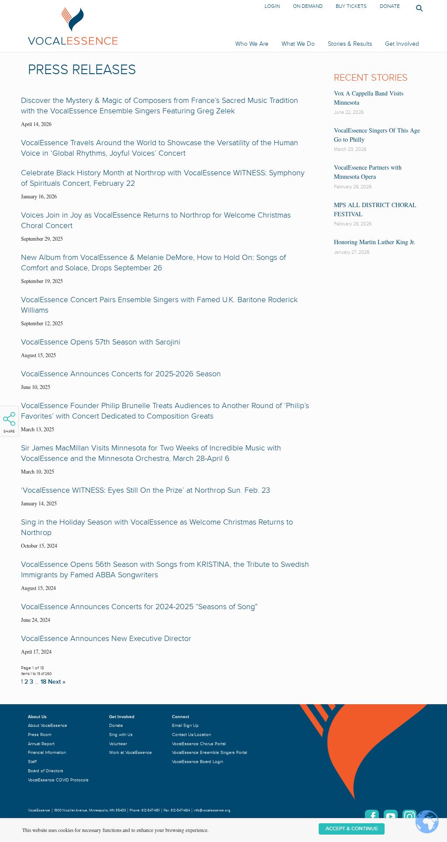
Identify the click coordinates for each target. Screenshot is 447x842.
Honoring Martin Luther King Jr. (375, 242)
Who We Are (251, 44)
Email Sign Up (185, 725)
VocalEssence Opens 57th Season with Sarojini (100, 342)
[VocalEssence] (139, 25)
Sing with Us (121, 734)
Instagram (409, 817)
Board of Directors (45, 771)
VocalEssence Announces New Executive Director (106, 638)
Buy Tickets (351, 6)
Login (272, 6)
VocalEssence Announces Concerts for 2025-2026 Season (121, 373)
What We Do (298, 44)
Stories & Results (350, 44)
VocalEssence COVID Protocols (58, 780)
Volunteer (118, 744)
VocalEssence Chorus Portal (199, 744)
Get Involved (402, 44)
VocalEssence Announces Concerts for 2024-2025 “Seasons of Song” (139, 606)
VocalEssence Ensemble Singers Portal (209, 752)
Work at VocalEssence (130, 752)
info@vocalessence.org (212, 810)
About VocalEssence (47, 725)
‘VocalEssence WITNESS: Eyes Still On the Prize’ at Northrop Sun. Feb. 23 (145, 490)
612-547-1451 (150, 810)
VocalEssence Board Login (197, 761)
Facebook (372, 817)
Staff (32, 761)
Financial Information (47, 752)
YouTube (391, 817)
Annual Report (41, 744)
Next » (56, 681)
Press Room (40, 734)
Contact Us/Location (191, 734)
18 (43, 681)
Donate (390, 6)
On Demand (308, 6)
